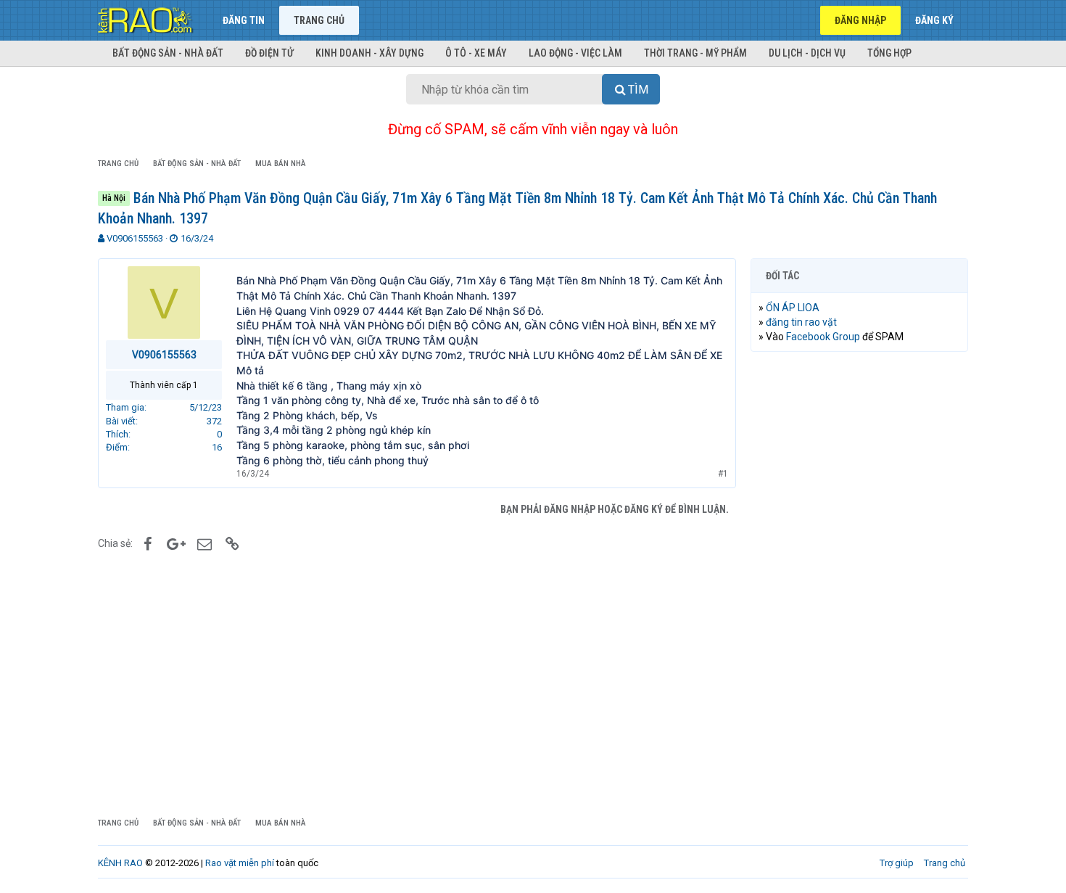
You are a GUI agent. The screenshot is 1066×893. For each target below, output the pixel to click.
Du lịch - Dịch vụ (807, 53)
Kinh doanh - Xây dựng (369, 53)
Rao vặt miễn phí (239, 862)
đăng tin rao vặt (801, 322)
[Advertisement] (859, 584)
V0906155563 (135, 238)
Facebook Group (823, 336)
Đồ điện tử (269, 53)
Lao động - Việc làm (575, 53)
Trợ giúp (897, 862)
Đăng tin (244, 20)
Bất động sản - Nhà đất (167, 53)
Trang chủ (319, 20)
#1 (723, 474)
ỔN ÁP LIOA (792, 307)
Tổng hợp (889, 53)
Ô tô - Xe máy (476, 53)
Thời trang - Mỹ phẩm (695, 53)
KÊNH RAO (120, 862)
